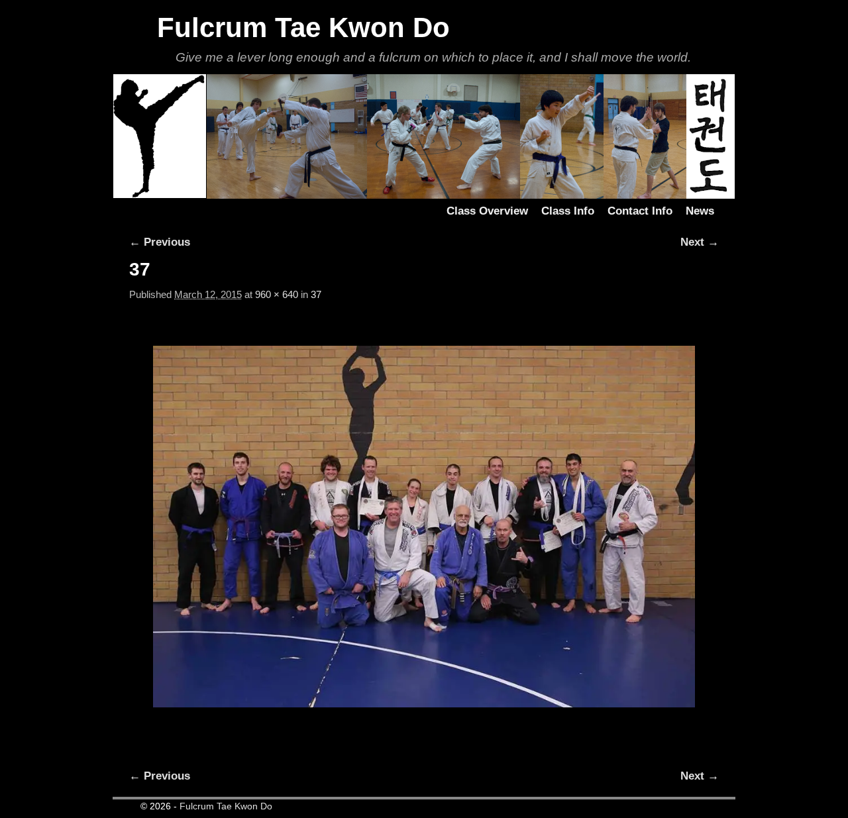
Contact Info (640, 211)
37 (316, 294)
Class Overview (487, 211)
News (700, 211)
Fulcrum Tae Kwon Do (303, 27)
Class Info (567, 211)
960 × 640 (276, 294)
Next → (699, 242)
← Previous (159, 242)
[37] (424, 526)
